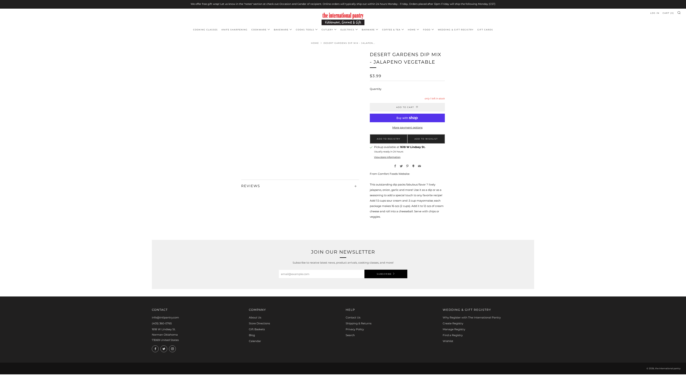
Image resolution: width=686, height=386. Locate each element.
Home (412, 29)
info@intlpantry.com (165, 317)
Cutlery (327, 29)
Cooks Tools (305, 29)
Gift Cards (485, 29)
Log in (654, 13)
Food (427, 29)
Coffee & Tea (391, 29)
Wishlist (448, 341)
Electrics (347, 29)
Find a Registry (453, 335)
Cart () (668, 13)
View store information (387, 157)
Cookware (259, 29)
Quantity (375, 89)
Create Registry (453, 323)
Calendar (255, 341)
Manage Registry (454, 329)
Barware (368, 29)
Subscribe (384, 274)
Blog (252, 335)
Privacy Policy (355, 329)
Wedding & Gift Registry (456, 29)
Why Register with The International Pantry (472, 317)
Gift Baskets (257, 329)
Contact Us (353, 317)
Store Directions (259, 323)
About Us (255, 317)
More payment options (407, 127)
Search (350, 335)
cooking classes (205, 29)
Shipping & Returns (358, 323)
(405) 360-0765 (162, 323)
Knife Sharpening (235, 29)
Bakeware (281, 29)
